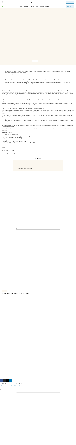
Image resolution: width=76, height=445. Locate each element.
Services (26, 2)
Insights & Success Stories (39, 49)
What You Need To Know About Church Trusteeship (15, 293)
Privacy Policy (14, 385)
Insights (42, 2)
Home (32, 49)
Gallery (37, 2)
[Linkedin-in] (10, 380)
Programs (32, 2)
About (21, 2)
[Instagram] (4, 380)
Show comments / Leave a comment (25, 168)
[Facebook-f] (1, 380)
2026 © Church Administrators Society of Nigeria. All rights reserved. (13, 383)
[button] (38, 168)
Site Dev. (21, 385)
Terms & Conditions (5, 385)
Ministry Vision (39, 158)
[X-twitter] (7, 380)
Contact (47, 2)
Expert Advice (35, 61)
